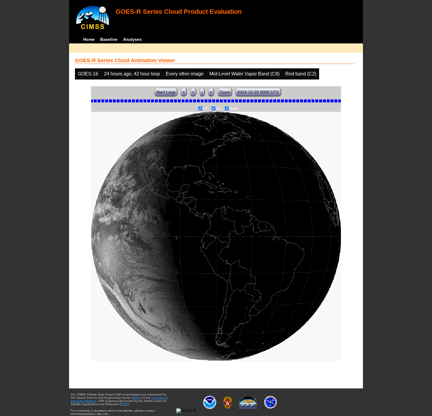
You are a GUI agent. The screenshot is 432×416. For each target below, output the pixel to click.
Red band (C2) (300, 73)
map (234, 108)
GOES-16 (88, 73)
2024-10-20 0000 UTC (258, 92)
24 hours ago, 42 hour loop (132, 73)
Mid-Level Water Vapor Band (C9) (244, 73)
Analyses (132, 39)
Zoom (224, 92)
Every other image (185, 73)
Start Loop (165, 92)
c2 (218, 108)
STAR (124, 404)
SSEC (137, 397)
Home (89, 39)
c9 (205, 108)
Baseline (109, 39)
